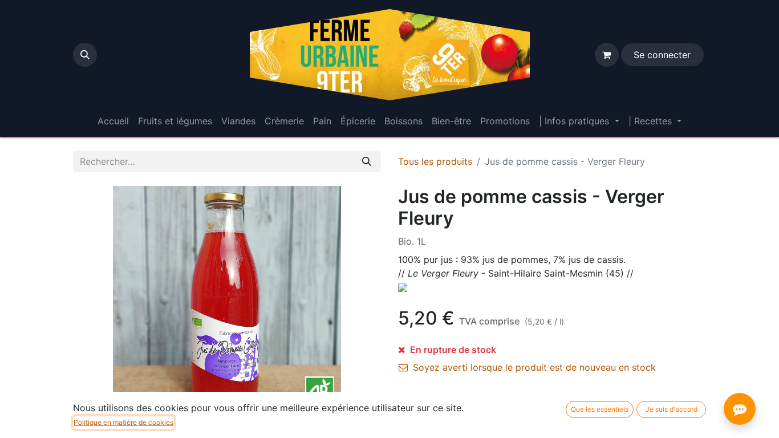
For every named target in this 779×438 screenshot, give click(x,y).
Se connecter (662, 54)
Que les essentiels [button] (599, 409)
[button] (85, 55)
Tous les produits (435, 161)
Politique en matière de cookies (123, 422)
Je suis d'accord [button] (671, 409)
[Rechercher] (366, 161)
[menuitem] (113, 121)
